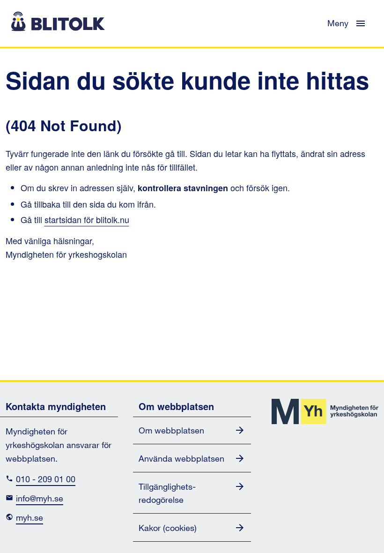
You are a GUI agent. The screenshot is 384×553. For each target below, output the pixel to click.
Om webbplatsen (171, 430)
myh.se (29, 518)
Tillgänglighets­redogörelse (167, 494)
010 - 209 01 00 (45, 479)
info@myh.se (39, 498)
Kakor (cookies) (168, 528)
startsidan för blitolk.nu (86, 219)
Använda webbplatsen (181, 459)
